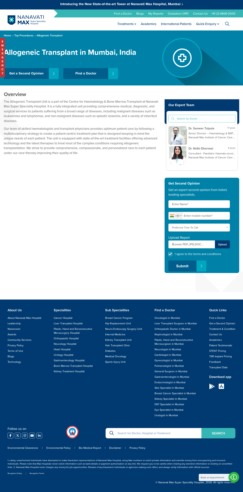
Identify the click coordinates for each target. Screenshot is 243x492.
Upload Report (179, 237)
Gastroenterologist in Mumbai (172, 377)
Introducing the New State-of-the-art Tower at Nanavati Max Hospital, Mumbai (120, 4)
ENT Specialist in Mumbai (169, 404)
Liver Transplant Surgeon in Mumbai (176, 323)
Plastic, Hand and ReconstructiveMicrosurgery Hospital (73, 331)
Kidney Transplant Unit (118, 340)
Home (7, 35)
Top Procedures (23, 35)
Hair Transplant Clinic (117, 345)
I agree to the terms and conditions (198, 254)
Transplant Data (218, 367)
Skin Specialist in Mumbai (169, 388)
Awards (12, 334)
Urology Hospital (63, 355)
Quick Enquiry (206, 23)
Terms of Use (15, 351)
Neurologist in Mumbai (168, 349)
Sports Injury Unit (115, 362)
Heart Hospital (62, 349)
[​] (10, 435)
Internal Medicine (115, 334)
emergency (2, 57)
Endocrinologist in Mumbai (170, 382)
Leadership (14, 323)
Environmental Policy (58, 448)
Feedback (215, 362)
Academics (149, 23)
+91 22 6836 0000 (223, 13)
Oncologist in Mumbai (167, 318)
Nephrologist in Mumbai (168, 334)
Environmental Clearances (23, 448)
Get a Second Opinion (26, 73)
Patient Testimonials (220, 345)
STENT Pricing (217, 351)
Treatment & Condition (222, 329)
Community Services (20, 340)
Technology (14, 362)
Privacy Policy (16, 345)
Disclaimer (115, 448)
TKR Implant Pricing (220, 356)
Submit (182, 266)
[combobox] (176, 216)
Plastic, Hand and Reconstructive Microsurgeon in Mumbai (174, 342)
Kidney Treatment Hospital (69, 371)
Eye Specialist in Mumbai (169, 410)
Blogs (140, 13)
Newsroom (14, 329)
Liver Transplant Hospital (68, 323)
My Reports (155, 13)
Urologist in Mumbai (166, 415)
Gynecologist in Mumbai (169, 360)
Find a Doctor (123, 13)
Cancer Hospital (63, 318)
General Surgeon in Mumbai (171, 371)
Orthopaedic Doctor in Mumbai (173, 329)
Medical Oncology (115, 356)
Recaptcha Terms (37, 473)
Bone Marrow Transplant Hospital (73, 366)
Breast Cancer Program (119, 318)
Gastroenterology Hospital (69, 360)
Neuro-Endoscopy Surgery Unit (123, 329)
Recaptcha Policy (15, 473)
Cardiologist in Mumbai (168, 355)
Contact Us (200, 13)
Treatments (125, 23)
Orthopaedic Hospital (66, 338)
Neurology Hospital (65, 344)
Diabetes (110, 351)
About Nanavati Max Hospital (24, 318)
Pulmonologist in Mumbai (169, 366)
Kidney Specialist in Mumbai (171, 399)
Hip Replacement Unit (118, 323)
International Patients (176, 23)
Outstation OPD (178, 13)
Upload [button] (222, 244)
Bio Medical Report (90, 448)
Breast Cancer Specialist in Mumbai (175, 393)
